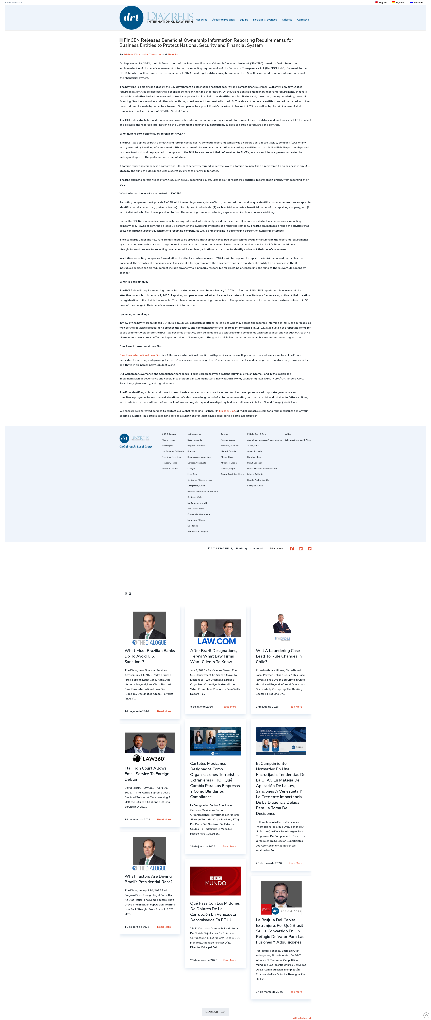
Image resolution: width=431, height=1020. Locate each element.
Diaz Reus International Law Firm (140, 355)
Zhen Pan (173, 54)
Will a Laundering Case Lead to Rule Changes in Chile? (279, 656)
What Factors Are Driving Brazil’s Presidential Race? (148, 879)
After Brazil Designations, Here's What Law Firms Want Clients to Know (213, 656)
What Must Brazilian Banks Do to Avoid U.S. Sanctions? (150, 656)
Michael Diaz (132, 54)
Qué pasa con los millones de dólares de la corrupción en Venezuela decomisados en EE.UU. (215, 912)
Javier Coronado (151, 54)
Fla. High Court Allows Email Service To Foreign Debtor (147, 774)
